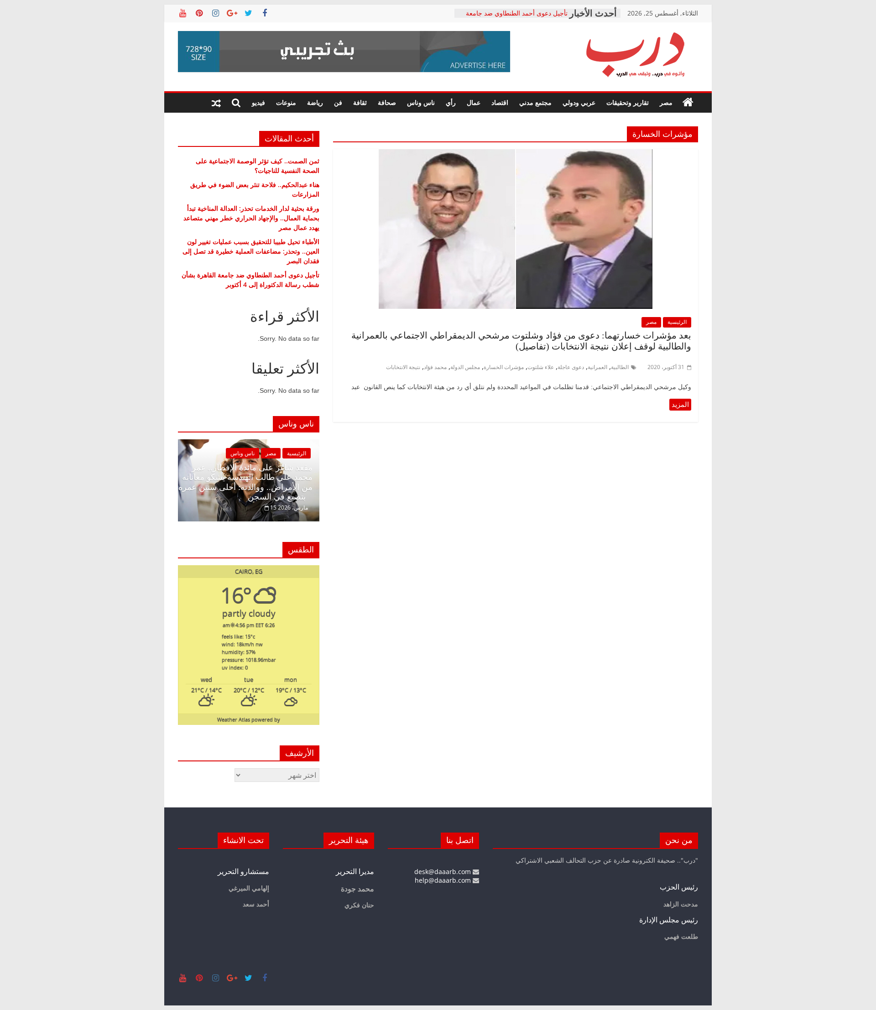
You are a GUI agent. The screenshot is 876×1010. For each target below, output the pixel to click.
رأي (451, 102)
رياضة (315, 102)
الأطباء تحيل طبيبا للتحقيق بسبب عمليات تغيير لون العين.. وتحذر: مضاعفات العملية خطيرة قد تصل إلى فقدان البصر (250, 251)
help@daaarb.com (444, 880)
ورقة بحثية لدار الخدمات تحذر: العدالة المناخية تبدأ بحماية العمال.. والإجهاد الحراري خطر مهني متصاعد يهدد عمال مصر (251, 218)
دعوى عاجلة (571, 367)
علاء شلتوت (540, 367)
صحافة (387, 102)
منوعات (286, 102)
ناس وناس (421, 102)
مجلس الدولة (465, 367)
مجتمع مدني (535, 102)
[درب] (688, 102)
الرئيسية (677, 322)
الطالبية (620, 367)
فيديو (258, 102)
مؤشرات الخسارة (504, 367)
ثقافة (360, 102)
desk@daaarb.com (443, 871)
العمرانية (597, 367)
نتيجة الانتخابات (403, 367)
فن (338, 102)
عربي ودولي (579, 102)
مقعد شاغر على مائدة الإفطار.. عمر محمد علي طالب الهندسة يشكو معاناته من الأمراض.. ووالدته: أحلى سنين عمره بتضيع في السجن (245, 482)
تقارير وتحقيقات (627, 102)
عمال (473, 102)
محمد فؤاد (435, 367)
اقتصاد (499, 102)
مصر (666, 102)
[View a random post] (216, 102)
